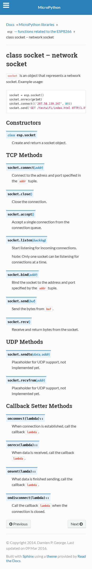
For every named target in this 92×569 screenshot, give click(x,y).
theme (51, 556)
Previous (20, 524)
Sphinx (28, 556)
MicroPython (49, 7)
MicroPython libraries (36, 24)
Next (75, 524)
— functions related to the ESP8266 (39, 31)
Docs (10, 24)
